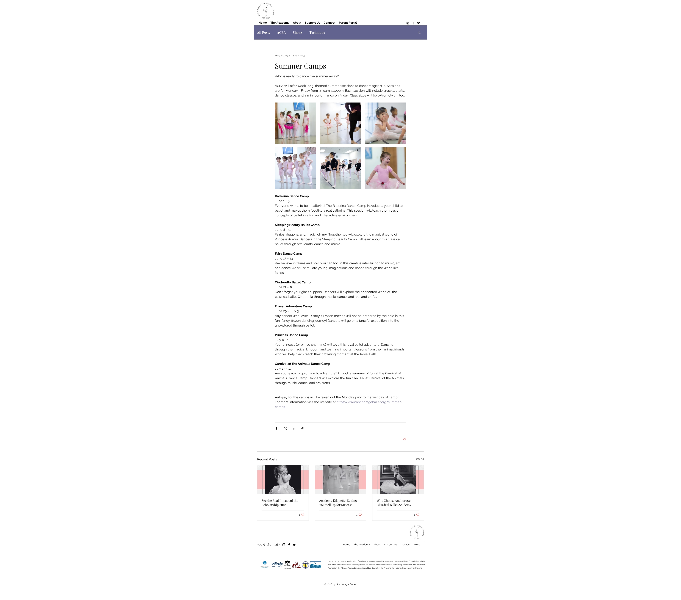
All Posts (263, 32)
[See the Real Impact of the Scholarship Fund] (283, 479)
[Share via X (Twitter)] (285, 428)
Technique (317, 32)
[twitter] (418, 23)
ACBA (281, 32)
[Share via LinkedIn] (294, 428)
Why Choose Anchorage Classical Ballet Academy (394, 502)
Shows (297, 32)
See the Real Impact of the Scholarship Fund (280, 502)
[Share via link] (302, 428)
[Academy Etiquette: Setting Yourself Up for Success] (340, 479)
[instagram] (408, 23)
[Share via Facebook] (276, 428)
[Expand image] (295, 123)
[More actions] (404, 56)
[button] (419, 32)
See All (420, 458)
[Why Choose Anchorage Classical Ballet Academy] (398, 479)
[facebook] (413, 23)
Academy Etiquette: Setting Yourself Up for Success (338, 502)
